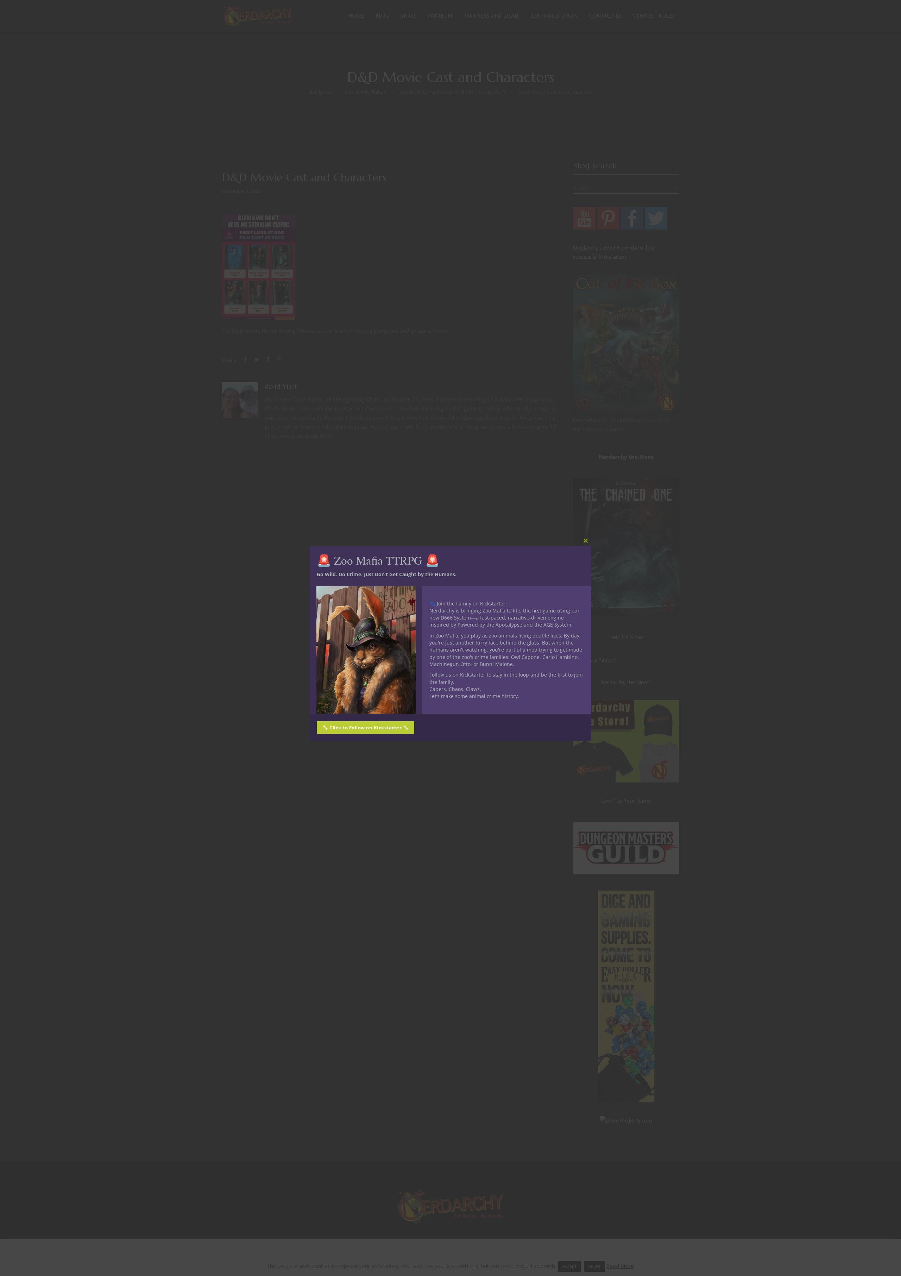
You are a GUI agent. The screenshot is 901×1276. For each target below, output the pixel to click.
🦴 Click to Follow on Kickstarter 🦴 (365, 727)
